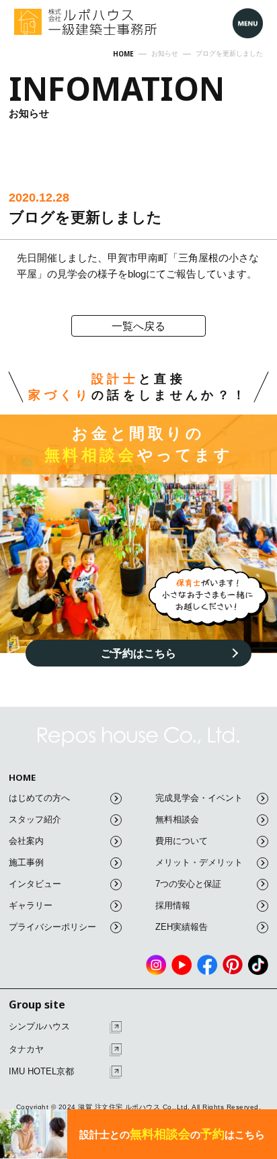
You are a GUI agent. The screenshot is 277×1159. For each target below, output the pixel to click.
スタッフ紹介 (35, 819)
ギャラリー (30, 905)
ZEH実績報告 (181, 927)
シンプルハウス (39, 1026)
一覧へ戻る (138, 326)
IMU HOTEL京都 (41, 1071)
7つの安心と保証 (188, 884)
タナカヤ (26, 1049)
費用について (181, 841)
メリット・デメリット (199, 862)
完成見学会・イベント (199, 798)
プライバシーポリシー (52, 927)
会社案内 (26, 841)
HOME (22, 777)
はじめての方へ (39, 798)
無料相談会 (177, 819)
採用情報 (172, 905)
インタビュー (35, 884)
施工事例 (26, 862)
